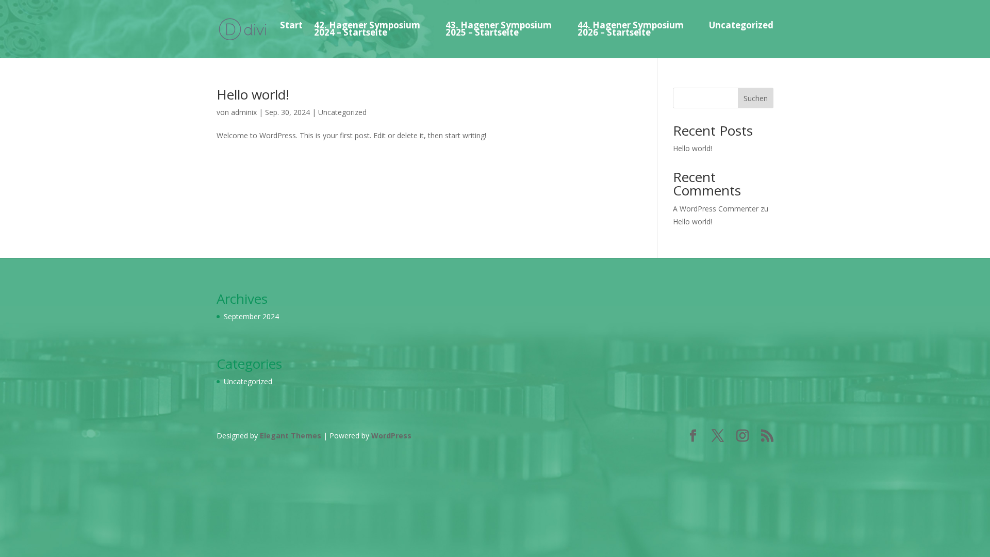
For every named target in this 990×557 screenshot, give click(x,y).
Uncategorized (741, 25)
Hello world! (253, 94)
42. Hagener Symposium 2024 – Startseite (367, 28)
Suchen (756, 98)
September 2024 (251, 316)
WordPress (391, 435)
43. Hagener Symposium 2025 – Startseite (499, 28)
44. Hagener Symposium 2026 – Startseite (631, 28)
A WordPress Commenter (715, 209)
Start (291, 25)
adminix (244, 112)
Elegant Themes (290, 435)
